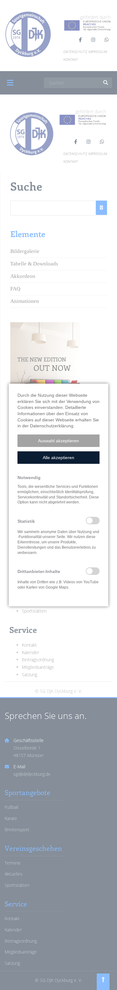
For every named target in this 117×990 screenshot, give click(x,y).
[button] (58, 440)
